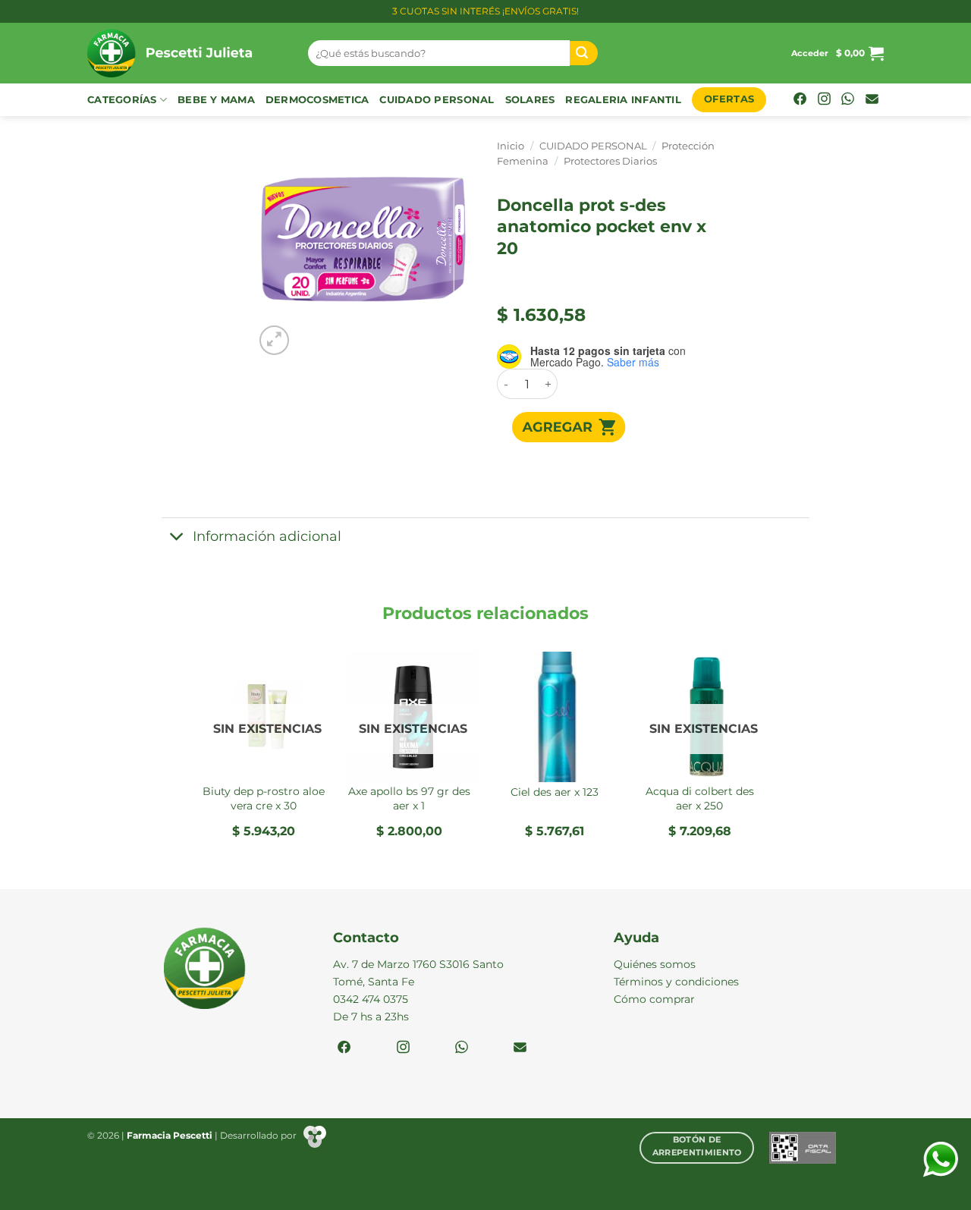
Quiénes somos (655, 964)
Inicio (510, 146)
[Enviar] (584, 53)
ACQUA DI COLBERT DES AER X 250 (700, 798)
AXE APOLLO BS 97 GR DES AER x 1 (409, 798)
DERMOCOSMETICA (317, 99)
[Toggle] (176, 538)
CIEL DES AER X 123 (555, 792)
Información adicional (267, 536)
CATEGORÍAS (122, 99)
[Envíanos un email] (872, 100)
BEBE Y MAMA (216, 99)
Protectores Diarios (610, 161)
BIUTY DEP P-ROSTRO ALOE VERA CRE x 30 (264, 798)
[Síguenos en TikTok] (848, 100)
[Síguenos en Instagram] (824, 100)
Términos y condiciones (676, 981)
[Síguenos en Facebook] (800, 100)
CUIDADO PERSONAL (436, 99)
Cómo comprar (654, 999)
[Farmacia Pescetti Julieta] (186, 53)
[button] (809, 53)
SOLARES (530, 99)
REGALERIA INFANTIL (623, 99)
